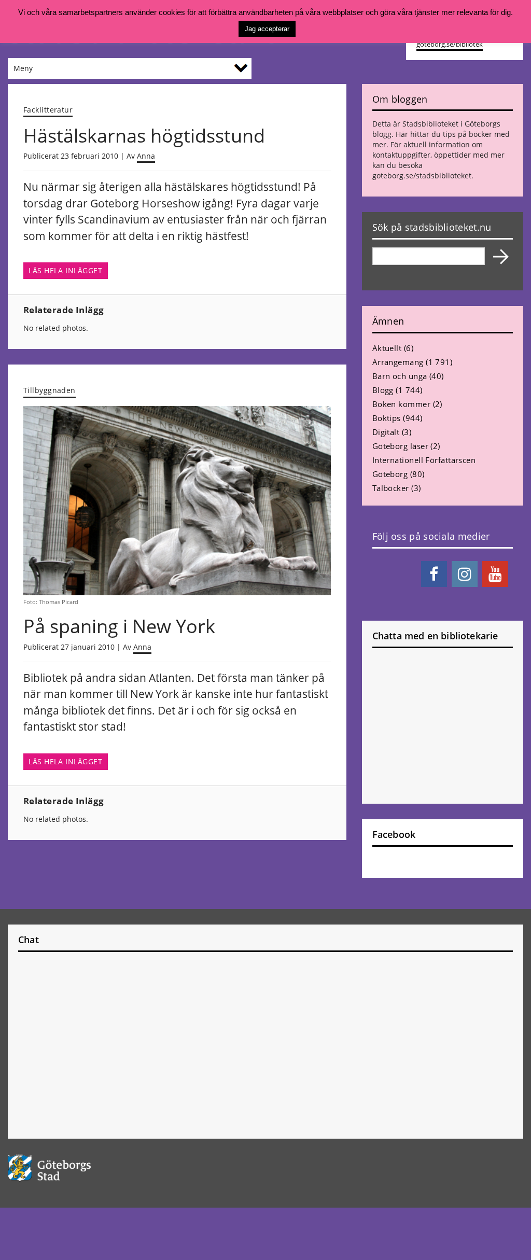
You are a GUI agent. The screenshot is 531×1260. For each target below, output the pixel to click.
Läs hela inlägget (66, 270)
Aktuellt (387, 348)
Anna (146, 156)
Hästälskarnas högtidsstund (144, 135)
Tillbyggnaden (49, 390)
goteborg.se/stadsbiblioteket (421, 175)
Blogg (383, 390)
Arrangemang (398, 362)
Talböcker (390, 488)
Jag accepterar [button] (267, 29)
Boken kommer (401, 404)
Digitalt (386, 432)
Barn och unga (399, 376)
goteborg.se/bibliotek (449, 44)
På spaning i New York (119, 626)
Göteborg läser (400, 446)
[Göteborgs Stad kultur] (66, 1168)
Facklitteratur (48, 110)
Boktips (386, 418)
